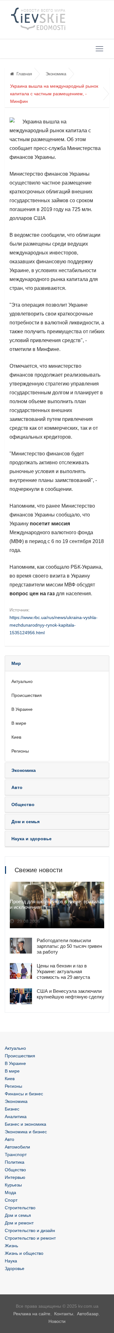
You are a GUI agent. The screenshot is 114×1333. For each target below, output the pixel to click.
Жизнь (11, 1245)
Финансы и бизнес (24, 1093)
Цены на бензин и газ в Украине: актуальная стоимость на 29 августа (63, 971)
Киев (16, 737)
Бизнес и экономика (25, 1124)
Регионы (20, 751)
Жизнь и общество (24, 1253)
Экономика (56, 74)
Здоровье (14, 1268)
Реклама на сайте (31, 1313)
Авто (9, 1139)
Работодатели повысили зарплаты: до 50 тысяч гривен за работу (69, 946)
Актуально (22, 681)
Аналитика (16, 1116)
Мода (10, 1192)
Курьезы (13, 1184)
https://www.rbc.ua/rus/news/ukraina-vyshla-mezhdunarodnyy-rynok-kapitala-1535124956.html (54, 625)
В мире (18, 723)
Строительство (20, 1207)
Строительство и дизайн (30, 1230)
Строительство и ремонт (30, 1238)
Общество (15, 1169)
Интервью (15, 1177)
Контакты (63, 1313)
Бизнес (12, 1108)
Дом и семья (18, 1215)
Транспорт (16, 1154)
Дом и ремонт (19, 1222)
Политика (14, 1162)
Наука (11, 1260)
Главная (24, 74)
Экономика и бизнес (26, 1131)
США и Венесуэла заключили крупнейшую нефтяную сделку (70, 993)
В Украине (22, 709)
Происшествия (26, 695)
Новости (57, 1321)
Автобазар (87, 1313)
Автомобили (17, 1146)
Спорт (11, 1200)
